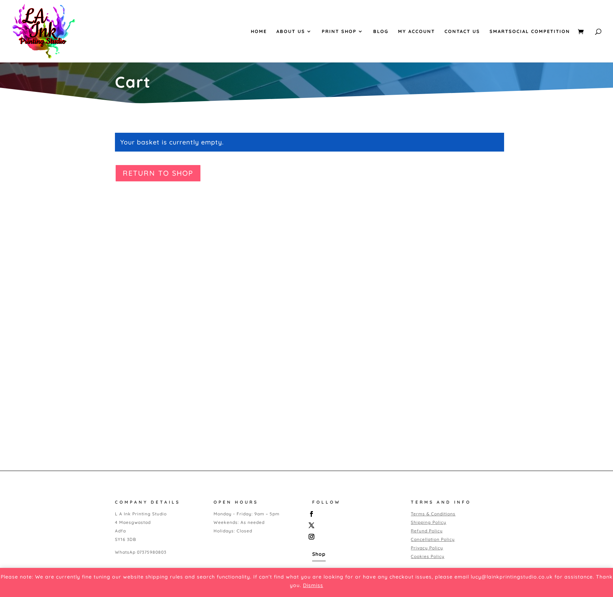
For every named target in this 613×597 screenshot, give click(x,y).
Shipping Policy (428, 522)
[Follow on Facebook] (354, 514)
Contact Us (462, 31)
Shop (319, 554)
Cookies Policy (427, 556)
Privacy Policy (427, 548)
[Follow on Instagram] (354, 536)
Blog (380, 31)
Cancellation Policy (433, 539)
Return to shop (158, 173)
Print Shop (339, 31)
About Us (290, 31)
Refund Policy (427, 530)
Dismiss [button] (313, 585)
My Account (416, 31)
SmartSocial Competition (530, 31)
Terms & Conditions (433, 513)
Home (259, 31)
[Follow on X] (354, 525)
